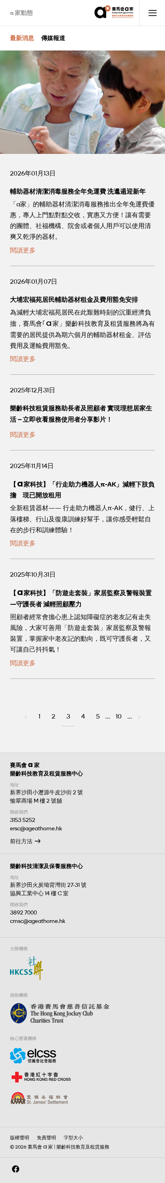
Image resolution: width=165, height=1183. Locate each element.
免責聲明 (46, 1138)
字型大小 (73, 1138)
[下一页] (139, 717)
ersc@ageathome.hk (36, 828)
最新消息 (22, 38)
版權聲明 (19, 1138)
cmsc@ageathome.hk (37, 921)
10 (119, 716)
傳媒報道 (53, 38)
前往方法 (21, 841)
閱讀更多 (23, 250)
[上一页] (25, 717)
